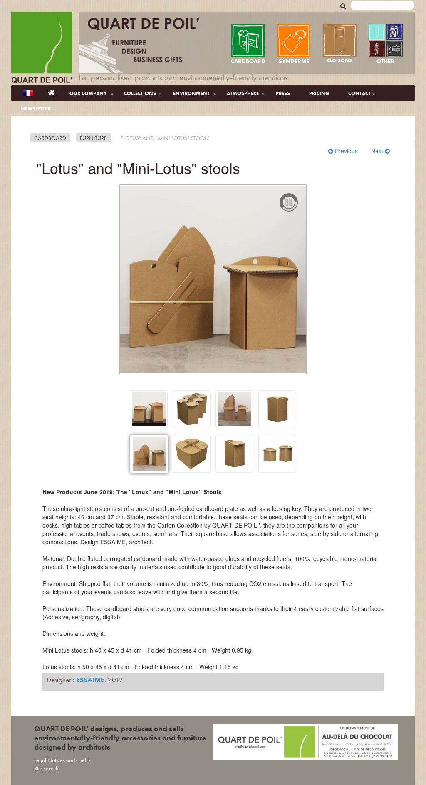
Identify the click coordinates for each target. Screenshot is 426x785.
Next (378, 151)
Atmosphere (243, 93)
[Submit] (343, 5)
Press (283, 93)
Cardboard (50, 138)
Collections (140, 93)
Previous (346, 151)
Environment (191, 93)
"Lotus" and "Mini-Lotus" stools (165, 138)
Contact (359, 93)
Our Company (88, 93)
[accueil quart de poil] (41, 48)
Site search (46, 768)
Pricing (319, 93)
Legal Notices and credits (62, 760)
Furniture (93, 138)
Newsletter (35, 108)
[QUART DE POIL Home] (51, 93)
